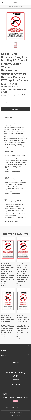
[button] (21, 95)
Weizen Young (18, 415)
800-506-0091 (16, 385)
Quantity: (4, 99)
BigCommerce (18, 412)
